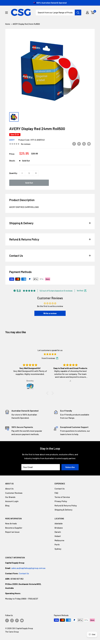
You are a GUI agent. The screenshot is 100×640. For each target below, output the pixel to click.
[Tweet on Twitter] (84, 144)
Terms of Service (62, 497)
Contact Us (60, 488)
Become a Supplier (13, 527)
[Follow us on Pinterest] (17, 620)
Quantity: (13, 173)
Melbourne (59, 540)
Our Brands (10, 497)
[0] (92, 12)
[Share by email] (89, 144)
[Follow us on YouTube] (22, 620)
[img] (50, 354)
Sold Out (29, 182)
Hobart (58, 536)
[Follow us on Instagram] (12, 620)
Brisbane (59, 527)
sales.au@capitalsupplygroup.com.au (28, 568)
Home (7, 24)
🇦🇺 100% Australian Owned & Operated (50, 3)
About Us (9, 488)
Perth (57, 544)
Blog (7, 505)
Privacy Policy (61, 501)
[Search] (78, 12)
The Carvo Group (12, 632)
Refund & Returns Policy (66, 505)
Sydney (58, 549)
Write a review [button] (50, 313)
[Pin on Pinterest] (79, 144)
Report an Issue (12, 532)
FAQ (56, 493)
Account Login (11, 501)
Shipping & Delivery (63, 509)
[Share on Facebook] (74, 144)
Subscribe (70, 467)
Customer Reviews (13, 493)
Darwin (58, 532)
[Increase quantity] (36, 173)
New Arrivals (11, 523)
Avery (12, 140)
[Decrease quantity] (22, 173)
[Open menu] (6, 13)
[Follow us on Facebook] (7, 620)
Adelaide (59, 523)
